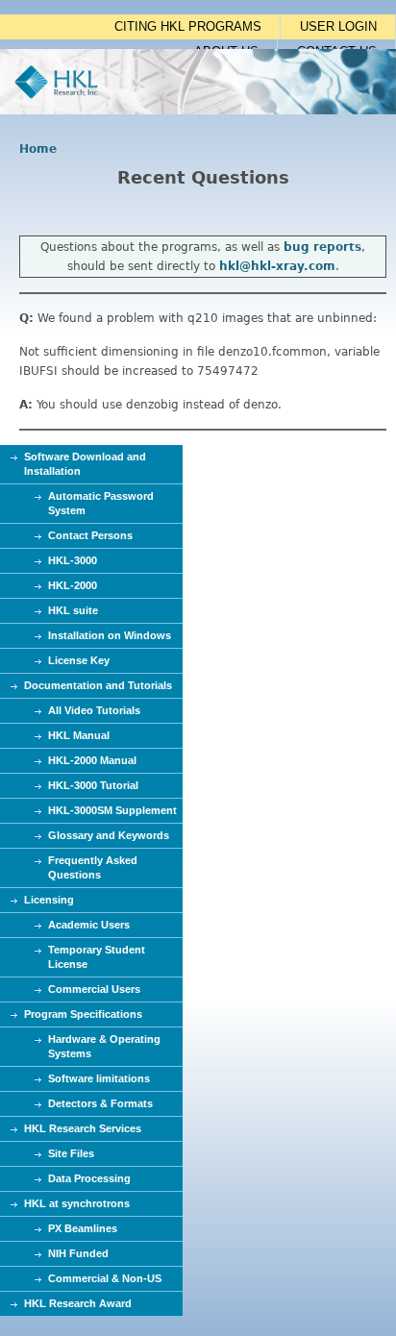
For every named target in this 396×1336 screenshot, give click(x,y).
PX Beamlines (82, 1228)
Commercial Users (94, 989)
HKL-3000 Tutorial (93, 785)
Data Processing (89, 1178)
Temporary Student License (96, 957)
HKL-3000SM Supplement (112, 810)
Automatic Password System (101, 503)
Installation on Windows (109, 635)
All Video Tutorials (94, 710)
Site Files (71, 1153)
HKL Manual (79, 735)
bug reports (322, 247)
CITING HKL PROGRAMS (187, 26)
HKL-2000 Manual (92, 760)
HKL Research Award (78, 1303)
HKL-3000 (72, 560)
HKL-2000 (72, 585)
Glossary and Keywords (108, 835)
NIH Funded (78, 1253)
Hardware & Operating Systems (104, 1046)
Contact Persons (90, 535)
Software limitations (99, 1078)
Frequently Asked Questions (92, 867)
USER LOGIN (338, 26)
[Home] (198, 110)
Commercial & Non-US (104, 1278)
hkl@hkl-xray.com (277, 266)
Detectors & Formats (100, 1103)
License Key (79, 660)
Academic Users (89, 924)
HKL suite (73, 610)
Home (38, 149)
